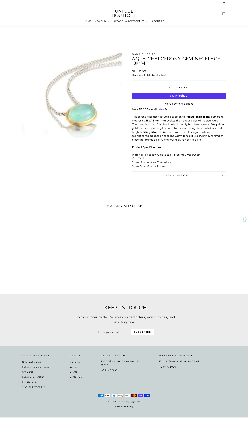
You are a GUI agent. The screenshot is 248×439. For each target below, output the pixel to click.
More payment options (179, 103)
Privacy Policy (29, 381)
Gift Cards (27, 371)
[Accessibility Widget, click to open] (244, 219)
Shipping (136, 74)
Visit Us (74, 366)
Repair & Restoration (33, 376)
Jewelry (101, 21)
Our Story (75, 361)
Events (73, 371)
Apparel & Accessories (129, 21)
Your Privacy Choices (33, 386)
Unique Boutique (124, 13)
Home (87, 21)
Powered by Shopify (124, 406)
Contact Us (76, 376)
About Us (158, 21)
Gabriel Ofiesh (145, 54)
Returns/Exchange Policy (35, 366)
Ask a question (179, 175)
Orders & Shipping (31, 361)
